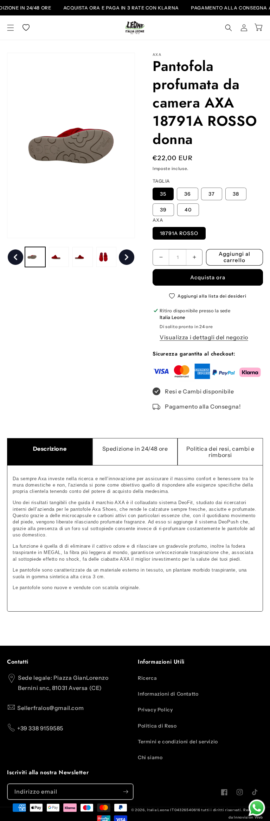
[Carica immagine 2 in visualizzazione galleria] (59, 257)
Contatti (17, 662)
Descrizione (50, 448)
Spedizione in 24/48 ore (135, 448)
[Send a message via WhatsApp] (256, 807)
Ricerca (147, 678)
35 (163, 194)
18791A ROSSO (179, 233)
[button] (10, 27)
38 (236, 194)
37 (211, 194)
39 (163, 210)
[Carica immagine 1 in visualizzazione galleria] (35, 257)
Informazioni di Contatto (168, 694)
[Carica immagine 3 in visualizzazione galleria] (82, 257)
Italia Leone (158, 810)
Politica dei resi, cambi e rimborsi (220, 451)
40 (188, 210)
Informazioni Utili (161, 662)
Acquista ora (207, 277)
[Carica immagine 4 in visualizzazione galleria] (106, 257)
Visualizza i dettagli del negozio (204, 337)
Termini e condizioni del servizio (178, 741)
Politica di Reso (157, 726)
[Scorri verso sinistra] (15, 257)
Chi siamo (150, 757)
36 (187, 194)
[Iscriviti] (125, 791)
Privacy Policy (155, 709)
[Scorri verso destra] (126, 257)
